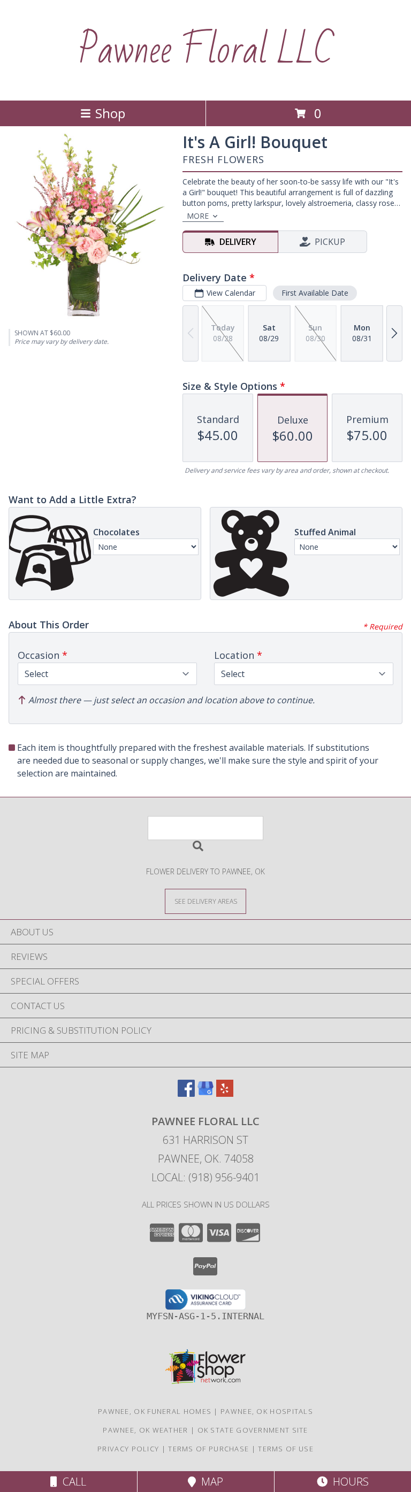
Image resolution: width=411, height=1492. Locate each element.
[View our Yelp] (224, 1093)
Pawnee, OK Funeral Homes (154, 1411)
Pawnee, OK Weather (145, 1430)
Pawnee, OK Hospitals (266, 1411)
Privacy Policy (128, 1448)
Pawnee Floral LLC (206, 50)
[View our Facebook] (186, 1093)
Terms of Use (286, 1448)
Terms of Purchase (208, 1448)
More (198, 216)
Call (71, 1481)
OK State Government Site (252, 1430)
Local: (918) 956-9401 (205, 1177)
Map (209, 1481)
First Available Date (314, 293)
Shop (110, 113)
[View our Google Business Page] (205, 1093)
